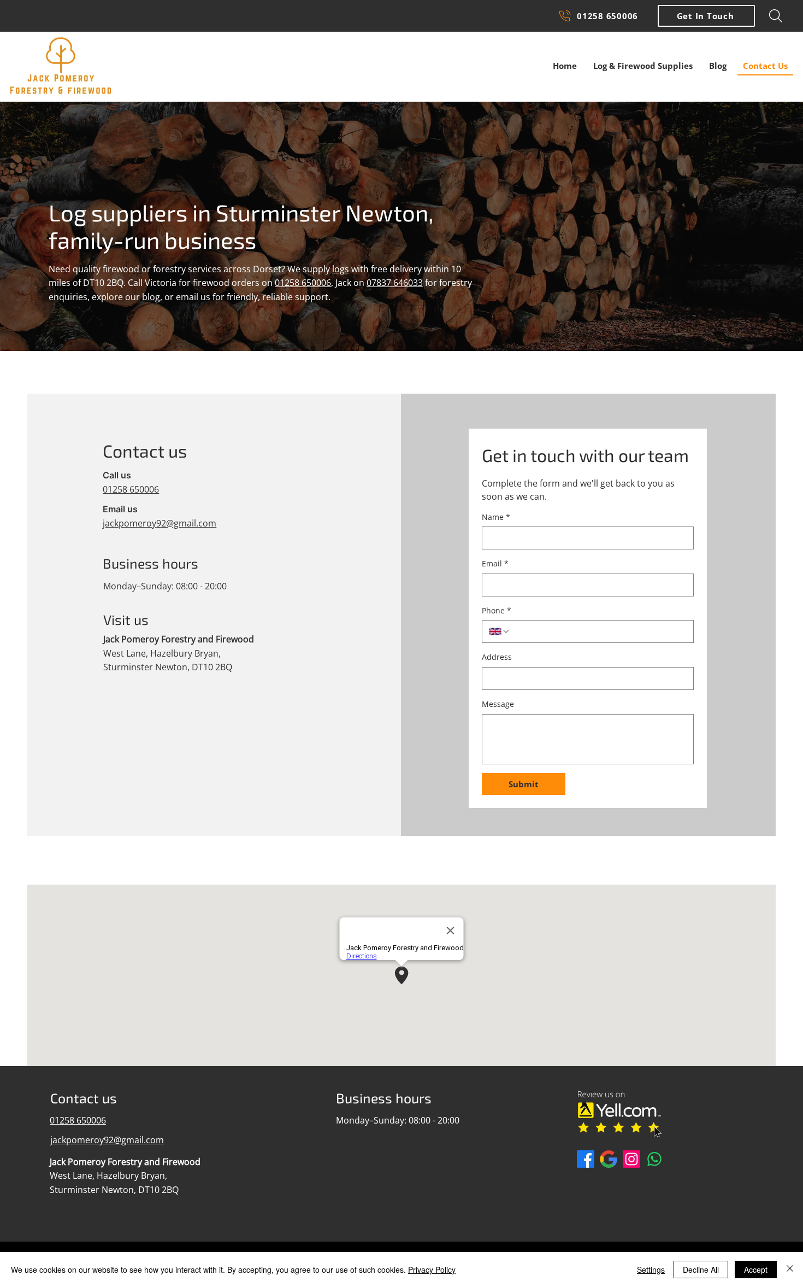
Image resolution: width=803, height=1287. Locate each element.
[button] (706, 16)
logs (340, 269)
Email (495, 563)
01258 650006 (303, 283)
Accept (755, 1269)
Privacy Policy (432, 1269)
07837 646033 (395, 283)
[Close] (789, 1269)
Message (498, 704)
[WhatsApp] (654, 1159)
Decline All (701, 1269)
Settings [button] (651, 1269)
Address (497, 657)
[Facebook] (585, 1159)
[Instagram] (631, 1159)
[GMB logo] (608, 1159)
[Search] (775, 15)
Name (496, 517)
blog (151, 297)
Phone (496, 610)
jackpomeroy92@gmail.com (159, 523)
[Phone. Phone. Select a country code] (499, 631)
